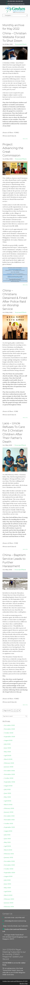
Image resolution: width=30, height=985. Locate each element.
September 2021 (9, 827)
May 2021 (7, 842)
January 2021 (8, 857)
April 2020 (7, 891)
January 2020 (8, 903)
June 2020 (7, 884)
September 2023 (9, 736)
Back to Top (25, 138)
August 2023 (8, 740)
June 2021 (7, 838)
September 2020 (9, 872)
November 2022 (9, 774)
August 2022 (8, 786)
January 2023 (8, 767)
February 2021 (9, 853)
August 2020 (8, 876)
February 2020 (9, 899)
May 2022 (7, 797)
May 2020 (7, 887)
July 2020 (7, 880)
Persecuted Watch (20, 44)
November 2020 (9, 865)
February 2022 (9, 808)
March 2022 (8, 804)
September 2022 (9, 782)
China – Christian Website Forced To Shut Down (14, 37)
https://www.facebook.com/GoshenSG (15, 926)
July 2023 (7, 744)
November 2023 (9, 729)
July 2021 (7, 835)
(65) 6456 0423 (19, 1)
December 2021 (9, 816)
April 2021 (7, 846)
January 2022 (8, 812)
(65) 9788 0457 (20, 917)
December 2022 (9, 770)
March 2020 (8, 895)
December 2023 (9, 725)
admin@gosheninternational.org (16, 3)
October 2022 (8, 778)
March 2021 (8, 850)
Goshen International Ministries (15, 9)
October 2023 (8, 733)
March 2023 (8, 759)
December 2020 (9, 861)
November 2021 (9, 819)
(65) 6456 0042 (11, 1)
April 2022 (7, 801)
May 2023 (7, 751)
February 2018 (9, 906)
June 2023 (7, 748)
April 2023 (7, 755)
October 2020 (8, 869)
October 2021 (8, 823)
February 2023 (9, 763)
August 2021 (8, 831)
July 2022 (7, 789)
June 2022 (7, 793)
